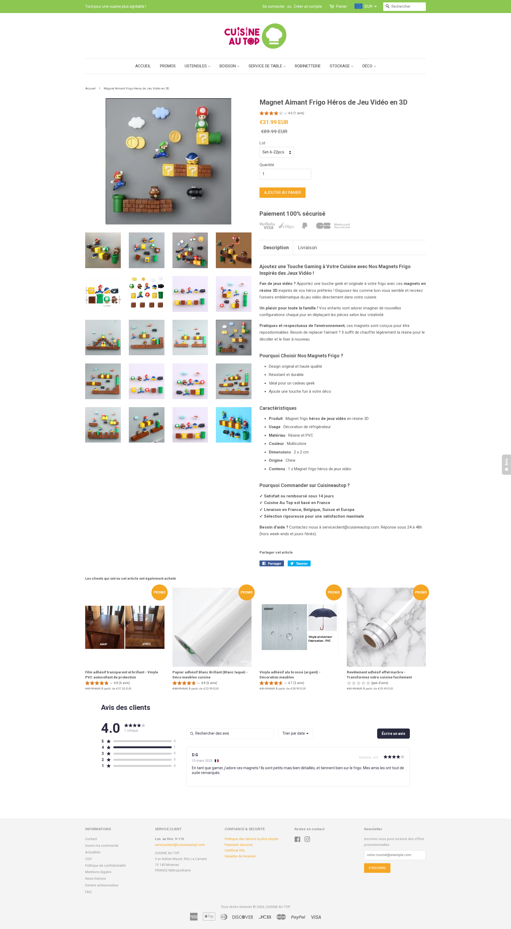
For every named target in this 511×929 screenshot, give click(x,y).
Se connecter (273, 6)
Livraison (307, 247)
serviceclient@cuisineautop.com (180, 845)
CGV (88, 859)
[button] (281, 114)
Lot (262, 143)
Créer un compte (308, 6)
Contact (91, 839)
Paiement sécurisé (239, 845)
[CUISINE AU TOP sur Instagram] (307, 840)
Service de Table (266, 66)
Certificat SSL (235, 850)
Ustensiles (196, 66)
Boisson (228, 66)
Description (276, 247)
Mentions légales (98, 872)
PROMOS (168, 66)
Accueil (143, 66)
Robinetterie (308, 66)
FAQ (88, 892)
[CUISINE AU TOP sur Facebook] (297, 840)
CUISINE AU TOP (278, 907)
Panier (341, 6)
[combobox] (295, 733)
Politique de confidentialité (105, 865)
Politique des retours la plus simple (251, 839)
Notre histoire (95, 879)
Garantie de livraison (240, 856)
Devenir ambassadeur (101, 885)
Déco (367, 66)
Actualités (93, 852)
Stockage (340, 66)
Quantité (266, 164)
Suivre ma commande (101, 846)
